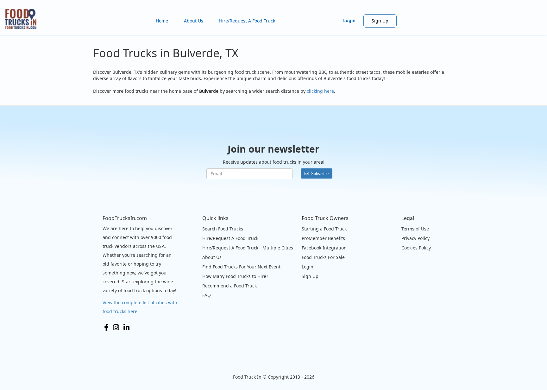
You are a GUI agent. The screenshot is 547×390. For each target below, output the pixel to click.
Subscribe (320, 173)
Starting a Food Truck (324, 229)
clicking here (320, 91)
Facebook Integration (324, 248)
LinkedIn (126, 327)
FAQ (206, 295)
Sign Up (380, 21)
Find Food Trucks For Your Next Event (241, 267)
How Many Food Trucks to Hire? (235, 276)
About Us (193, 21)
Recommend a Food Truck (229, 286)
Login (349, 20)
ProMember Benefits (323, 238)
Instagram (116, 327)
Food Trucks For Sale (323, 257)
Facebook (106, 327)
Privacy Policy (415, 238)
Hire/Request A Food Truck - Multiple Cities (247, 248)
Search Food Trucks (222, 229)
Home (162, 21)
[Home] (23, 19)
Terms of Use (415, 229)
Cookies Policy (416, 248)
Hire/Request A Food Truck (247, 21)
